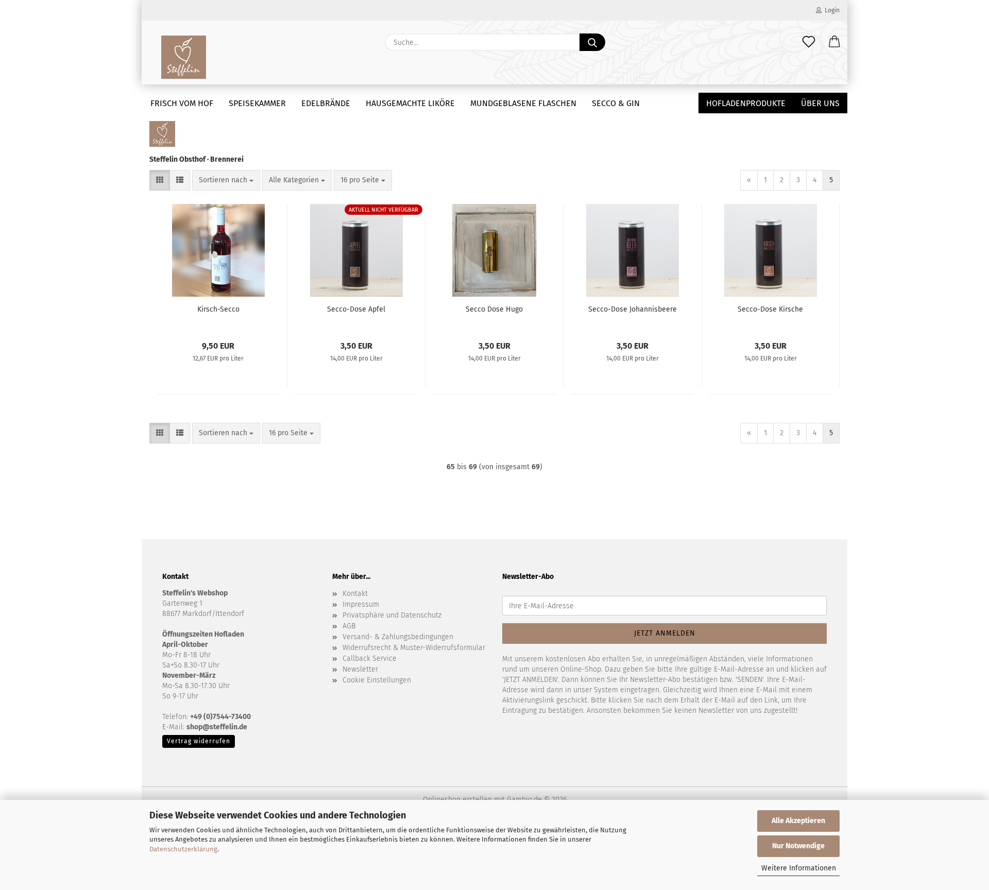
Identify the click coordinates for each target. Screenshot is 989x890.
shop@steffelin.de (216, 727)
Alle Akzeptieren (798, 820)
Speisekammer (257, 103)
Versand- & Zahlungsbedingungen (398, 636)
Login (831, 10)
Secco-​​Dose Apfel (356, 309)
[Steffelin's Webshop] (183, 57)
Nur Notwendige (798, 846)
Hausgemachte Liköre (410, 103)
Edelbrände (325, 103)
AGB (349, 626)
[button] (834, 42)
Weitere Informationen (798, 868)
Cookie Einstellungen (377, 680)
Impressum (361, 604)
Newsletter (360, 669)
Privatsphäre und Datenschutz (392, 615)
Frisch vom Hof (181, 103)
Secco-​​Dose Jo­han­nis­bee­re (632, 309)
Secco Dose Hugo (494, 309)
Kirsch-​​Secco (218, 309)
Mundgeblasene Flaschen (523, 103)
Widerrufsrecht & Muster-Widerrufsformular (414, 647)
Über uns (820, 103)
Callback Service (370, 658)
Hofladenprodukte (746, 103)
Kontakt (355, 593)
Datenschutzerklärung (183, 849)
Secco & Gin (616, 103)
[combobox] (226, 180)
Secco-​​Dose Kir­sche (770, 309)
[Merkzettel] (809, 42)
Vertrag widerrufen (198, 741)
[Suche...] (592, 42)
